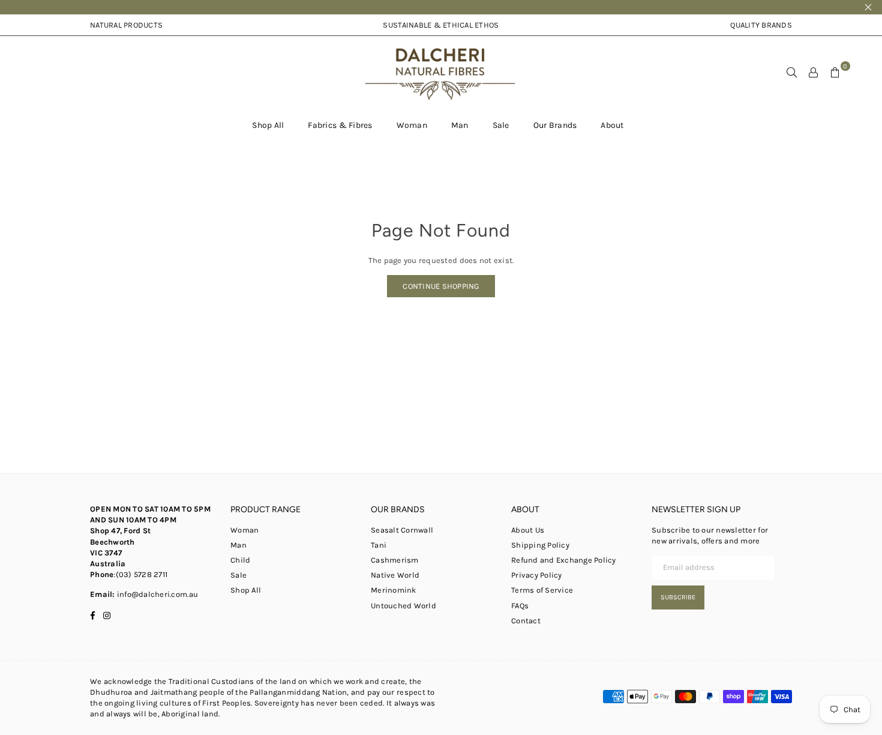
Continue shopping (441, 286)
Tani (378, 544)
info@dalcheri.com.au (156, 594)
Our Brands (555, 125)
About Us (527, 529)
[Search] (792, 72)
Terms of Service (542, 589)
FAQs (520, 605)
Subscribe (678, 597)
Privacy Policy (536, 574)
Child (240, 559)
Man (460, 125)
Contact (526, 620)
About (612, 125)
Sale (501, 125)
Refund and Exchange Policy (563, 559)
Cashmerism (395, 559)
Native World (395, 574)
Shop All (268, 125)
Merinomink (393, 589)
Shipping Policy (540, 544)
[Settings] (813, 72)
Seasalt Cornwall (402, 529)
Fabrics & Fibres (340, 125)
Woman (412, 125)
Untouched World (403, 605)
